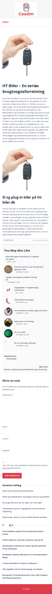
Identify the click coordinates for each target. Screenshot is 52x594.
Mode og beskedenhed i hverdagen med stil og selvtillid (25, 497)
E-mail (5, 439)
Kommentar (7, 395)
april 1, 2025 (11, 261)
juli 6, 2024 (19, 293)
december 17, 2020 (21, 313)
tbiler (25, 104)
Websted (5, 450)
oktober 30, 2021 (21, 302)
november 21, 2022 (22, 346)
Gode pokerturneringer (24, 300)
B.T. (11, 525)
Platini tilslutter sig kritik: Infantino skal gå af (22, 540)
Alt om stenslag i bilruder (25, 343)
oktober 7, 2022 (21, 324)
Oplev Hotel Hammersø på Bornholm (17, 491)
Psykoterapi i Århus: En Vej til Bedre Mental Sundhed (24, 517)
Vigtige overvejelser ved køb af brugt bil (21, 278)
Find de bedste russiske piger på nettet (30, 310)
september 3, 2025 (13, 282)
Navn (5, 427)
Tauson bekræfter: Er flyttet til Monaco (19, 563)
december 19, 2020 (21, 272)
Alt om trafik (19, 332)
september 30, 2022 (22, 335)
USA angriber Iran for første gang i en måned (22, 569)
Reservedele (11, 359)
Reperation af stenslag (24, 321)
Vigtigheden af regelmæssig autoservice (26, 288)
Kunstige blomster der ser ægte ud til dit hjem (22, 503)
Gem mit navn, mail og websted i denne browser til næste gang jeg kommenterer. (25, 466)
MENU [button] (5, 22)
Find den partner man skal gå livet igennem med (28, 268)
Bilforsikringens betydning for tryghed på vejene (22, 257)
